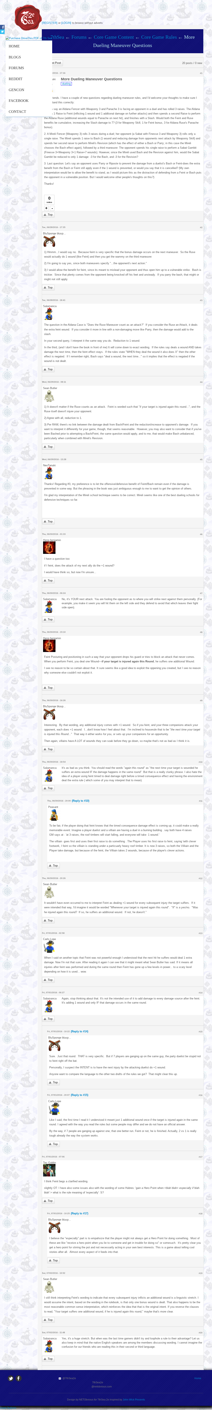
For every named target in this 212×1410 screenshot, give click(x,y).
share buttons (8, 1407)
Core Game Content (114, 37)
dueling (66, 83)
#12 (200, 878)
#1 (201, 73)
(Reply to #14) (79, 1031)
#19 (200, 1273)
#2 (201, 227)
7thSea (57, 37)
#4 (201, 382)
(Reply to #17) (79, 1213)
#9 (201, 700)
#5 (201, 459)
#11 (200, 801)
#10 (200, 762)
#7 (201, 593)
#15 (200, 1031)
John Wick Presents (134, 1399)
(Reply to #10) (80, 800)
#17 (200, 1157)
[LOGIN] (66, 22)
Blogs (15, 57)
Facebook (19, 101)
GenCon (16, 90)
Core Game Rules (159, 37)
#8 (201, 632)
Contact (17, 112)
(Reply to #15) (79, 1095)
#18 (200, 1213)
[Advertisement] (122, 10)
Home (14, 46)
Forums (16, 68)
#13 (200, 933)
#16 (200, 1095)
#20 (200, 1333)
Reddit (15, 79)
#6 (201, 534)
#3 (201, 300)
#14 (200, 993)
